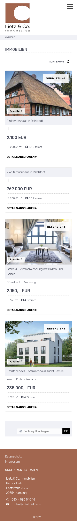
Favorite (15, 111)
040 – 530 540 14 (23, 499)
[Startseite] (17, 17)
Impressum (12, 461)
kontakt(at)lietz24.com (25, 504)
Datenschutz (13, 456)
